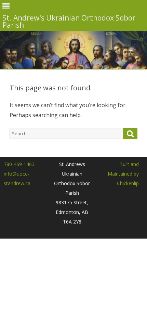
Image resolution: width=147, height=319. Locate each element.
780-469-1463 (19, 164)
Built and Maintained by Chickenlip (123, 174)
